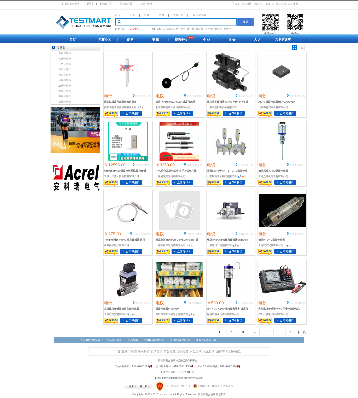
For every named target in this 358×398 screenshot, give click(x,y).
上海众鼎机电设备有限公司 (273, 176)
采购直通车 (283, 39)
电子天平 (180, 28)
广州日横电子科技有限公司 (273, 314)
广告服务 (169, 351)
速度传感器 (64, 85)
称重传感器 (64, 69)
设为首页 (281, 3)
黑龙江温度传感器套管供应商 (120, 101)
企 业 (132, 15)
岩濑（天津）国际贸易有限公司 (121, 176)
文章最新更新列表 (206, 340)
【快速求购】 (145, 3)
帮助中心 (259, 3)
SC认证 (270, 3)
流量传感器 (64, 101)
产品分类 (133, 340)
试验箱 (170, 28)
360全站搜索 (199, 15)
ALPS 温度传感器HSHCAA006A (276, 101)
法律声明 (222, 351)
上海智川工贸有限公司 (219, 245)
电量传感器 (64, 96)
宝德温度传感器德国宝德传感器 (121, 308)
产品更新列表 (114, 340)
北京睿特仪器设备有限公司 (273, 107)
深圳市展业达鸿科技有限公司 (223, 314)
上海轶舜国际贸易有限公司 (170, 245)
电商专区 (104, 39)
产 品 (118, 15)
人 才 (257, 39)
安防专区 (134, 28)
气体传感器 (64, 58)
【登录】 (89, 3)
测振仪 (200, 28)
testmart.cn (166, 394)
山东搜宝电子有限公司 (116, 245)
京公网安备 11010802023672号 (215, 386)
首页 (73, 39)
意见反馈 (209, 351)
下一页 (301, 332)
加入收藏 (293, 3)
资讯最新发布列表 (180, 340)
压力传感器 (64, 64)
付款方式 (196, 351)
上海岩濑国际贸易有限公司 (170, 176)
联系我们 (143, 351)
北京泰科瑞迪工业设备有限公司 (173, 107)
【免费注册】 (106, 3)
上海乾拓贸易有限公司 (270, 245)
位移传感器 (64, 80)
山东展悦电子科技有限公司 (222, 176)
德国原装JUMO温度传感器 (273, 170)
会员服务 (183, 351)
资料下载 (178, 15)
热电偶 (209, 28)
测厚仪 (218, 28)
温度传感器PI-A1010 (167, 308)
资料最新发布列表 (154, 340)
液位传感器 (64, 74)
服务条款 (235, 351)
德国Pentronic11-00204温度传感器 (175, 101)
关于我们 (130, 351)
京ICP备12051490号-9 (177, 386)
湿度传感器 (64, 91)
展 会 (232, 39)
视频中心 (181, 39)
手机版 (235, 3)
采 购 (147, 15)
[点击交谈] (150, 366)
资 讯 (155, 39)
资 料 (161, 15)
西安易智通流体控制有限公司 (120, 107)
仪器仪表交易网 (70, 3)
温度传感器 (64, 53)
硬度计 (191, 28)
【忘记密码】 (126, 3)
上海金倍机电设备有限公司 (222, 107)
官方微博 (247, 3)
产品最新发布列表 (90, 340)
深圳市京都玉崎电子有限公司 (172, 314)
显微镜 (227, 28)
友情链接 (156, 351)
